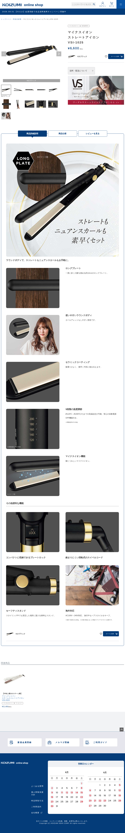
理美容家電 (17, 19)
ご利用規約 (36, 807)
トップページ (6, 19)
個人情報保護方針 (37, 793)
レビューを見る (92, 133)
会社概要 (35, 813)
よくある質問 (37, 786)
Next (58, 53)
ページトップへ (122, 729)
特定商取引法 (37, 801)
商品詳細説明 (32, 133)
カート (111, 6)
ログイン (102, 6)
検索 (94, 4)
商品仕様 (62, 133)
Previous (3, 53)
